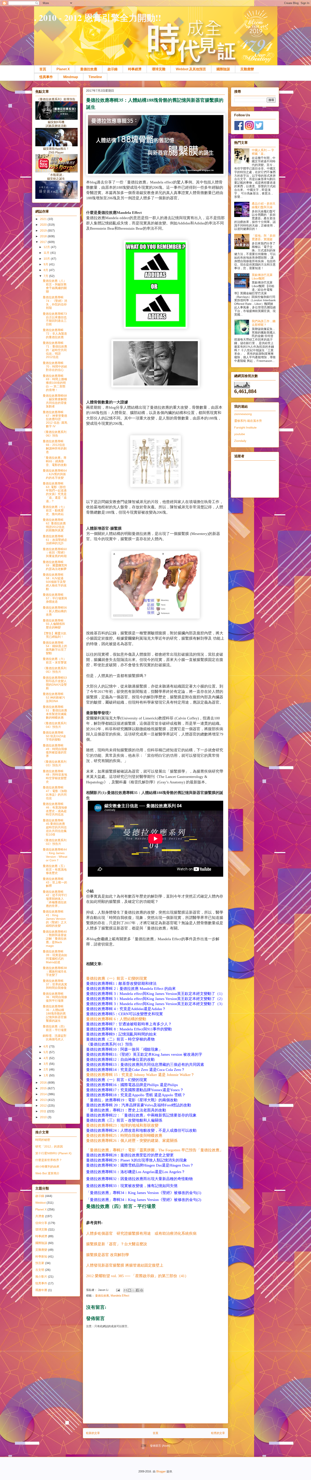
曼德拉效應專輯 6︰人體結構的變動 (116, 1019)
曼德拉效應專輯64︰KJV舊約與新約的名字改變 (55, 474)
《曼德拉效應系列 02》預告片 (54, 841)
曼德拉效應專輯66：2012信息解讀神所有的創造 (55, 446)
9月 (46, 264)
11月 (47, 252)
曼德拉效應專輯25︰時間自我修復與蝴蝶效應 (124, 1135)
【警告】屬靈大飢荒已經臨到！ (54, 635)
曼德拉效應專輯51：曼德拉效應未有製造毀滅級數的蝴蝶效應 (55, 712)
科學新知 (41, 1256)
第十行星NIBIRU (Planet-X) (53, 1153)
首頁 (42, 69)
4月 (46, 1058)
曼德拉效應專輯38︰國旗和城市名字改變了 (55, 971)
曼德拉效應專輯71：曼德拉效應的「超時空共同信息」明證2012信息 (55, 350)
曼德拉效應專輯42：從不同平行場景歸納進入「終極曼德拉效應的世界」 (55, 899)
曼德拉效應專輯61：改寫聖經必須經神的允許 (55, 539)
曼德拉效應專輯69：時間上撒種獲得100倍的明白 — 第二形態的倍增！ (55, 383)
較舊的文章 (218, 1433)
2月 (46, 1069)
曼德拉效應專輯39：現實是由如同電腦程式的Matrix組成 (55, 957)
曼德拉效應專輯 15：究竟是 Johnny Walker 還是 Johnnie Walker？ (140, 1075)
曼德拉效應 (88, 69)
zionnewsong (243, 414)
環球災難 (158, 69)
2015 (44, 1088)
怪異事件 (46, 77)
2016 (44, 1082)
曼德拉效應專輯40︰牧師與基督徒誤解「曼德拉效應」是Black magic (55, 938)
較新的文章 (93, 1433)
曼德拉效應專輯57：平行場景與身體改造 (55, 598)
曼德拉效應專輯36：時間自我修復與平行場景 (55, 997)
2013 (44, 1100)
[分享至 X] (133, 1290)
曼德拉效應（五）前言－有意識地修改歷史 (55, 869)
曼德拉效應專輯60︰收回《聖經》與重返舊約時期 (55, 552)
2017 (44, 242)
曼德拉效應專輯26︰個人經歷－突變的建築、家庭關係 (132, 1140)
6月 (46, 1046)
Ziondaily (240, 440)
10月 (47, 258)
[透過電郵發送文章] (118, 1289)
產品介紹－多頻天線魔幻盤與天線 (263, 205)
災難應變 (247, 69)
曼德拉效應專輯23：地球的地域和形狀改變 (122, 1125)
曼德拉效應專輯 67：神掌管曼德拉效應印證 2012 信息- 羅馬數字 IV (55, 419)
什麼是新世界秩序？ (48, 1160)
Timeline (95, 77)
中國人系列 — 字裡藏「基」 (263, 151)
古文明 (39, 1269)
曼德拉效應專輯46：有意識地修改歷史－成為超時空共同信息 (55, 809)
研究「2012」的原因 (49, 1146)
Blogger (161, 1471)
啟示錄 (112, 69)
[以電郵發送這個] (125, 1290)
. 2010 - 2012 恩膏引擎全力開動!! (97, 17)
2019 (44, 230)
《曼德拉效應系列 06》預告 (54, 433)
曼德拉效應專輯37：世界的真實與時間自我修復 (55, 984)
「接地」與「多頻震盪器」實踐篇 (263, 237)
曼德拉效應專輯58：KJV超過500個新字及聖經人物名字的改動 (55, 581)
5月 (46, 1052)
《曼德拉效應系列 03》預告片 (54, 763)
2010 (44, 1117)
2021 (44, 219)
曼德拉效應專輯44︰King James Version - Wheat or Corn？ (55, 855)
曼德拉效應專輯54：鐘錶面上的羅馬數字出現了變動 (55, 648)
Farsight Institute (245, 427)
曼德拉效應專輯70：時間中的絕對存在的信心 (55, 366)
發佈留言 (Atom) (160, 1445)
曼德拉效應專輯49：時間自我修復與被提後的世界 (55, 751)
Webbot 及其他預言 (191, 69)
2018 (44, 236)
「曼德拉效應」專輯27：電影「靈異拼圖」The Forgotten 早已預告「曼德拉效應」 (154, 1150)
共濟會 (39, 1216)
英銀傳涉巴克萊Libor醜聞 (262, 276)
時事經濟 (135, 69)
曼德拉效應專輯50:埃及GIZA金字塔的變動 (54, 736)
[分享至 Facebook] (137, 1290)
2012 (44, 1105)
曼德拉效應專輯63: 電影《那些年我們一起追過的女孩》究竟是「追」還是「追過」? (55, 492)
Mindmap (70, 77)
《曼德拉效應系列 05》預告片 (54, 669)
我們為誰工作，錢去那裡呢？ (263, 322)
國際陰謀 (223, 69)
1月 (46, 1075)
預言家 (39, 1263)
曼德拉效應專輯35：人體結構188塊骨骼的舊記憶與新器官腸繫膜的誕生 (55, 1013)
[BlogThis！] (129, 1290)
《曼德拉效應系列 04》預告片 (54, 725)
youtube (239, 434)
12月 (47, 247)
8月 (46, 270)
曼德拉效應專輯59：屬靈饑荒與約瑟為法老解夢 (55, 565)
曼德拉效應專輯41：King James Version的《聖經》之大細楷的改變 (55, 918)
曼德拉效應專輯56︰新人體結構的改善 (55, 611)
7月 (46, 276)
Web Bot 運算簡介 (47, 1173)
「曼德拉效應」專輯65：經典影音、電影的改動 (55, 461)
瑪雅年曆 (41, 1290)
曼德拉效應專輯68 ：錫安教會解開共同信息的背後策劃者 (55, 401)
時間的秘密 (42, 1139)
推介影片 (41, 1276)
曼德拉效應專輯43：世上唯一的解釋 (55, 882)
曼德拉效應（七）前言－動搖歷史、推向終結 (54, 510)
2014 (44, 1094)
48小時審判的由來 (47, 1166)
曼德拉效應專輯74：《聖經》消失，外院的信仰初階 (55, 302)
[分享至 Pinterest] (141, 1290)
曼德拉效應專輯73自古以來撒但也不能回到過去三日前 (55, 319)
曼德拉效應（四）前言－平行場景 (121, 1206)
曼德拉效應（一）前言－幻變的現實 (116, 978)
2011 (43, 1111)
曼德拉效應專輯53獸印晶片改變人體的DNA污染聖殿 (55, 683)
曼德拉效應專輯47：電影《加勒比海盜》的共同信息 (55, 793)
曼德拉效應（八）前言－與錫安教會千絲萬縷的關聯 (55, 286)
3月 (46, 1063)
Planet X (63, 69)
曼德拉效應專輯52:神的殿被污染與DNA (54, 697)
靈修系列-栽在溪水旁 (248, 420)
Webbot (40, 1202)
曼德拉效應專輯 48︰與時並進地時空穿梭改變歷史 (55, 776)
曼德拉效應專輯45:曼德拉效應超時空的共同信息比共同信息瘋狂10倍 (55, 827)
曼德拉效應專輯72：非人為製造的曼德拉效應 (55, 333)
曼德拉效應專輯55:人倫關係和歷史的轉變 (54, 624)
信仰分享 (41, 1223)
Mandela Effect (120, 1295)
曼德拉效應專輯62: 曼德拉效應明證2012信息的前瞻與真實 (54, 525)
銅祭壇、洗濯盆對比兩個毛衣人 (54, 1037)
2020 (44, 224)
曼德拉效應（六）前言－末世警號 (55, 660)
